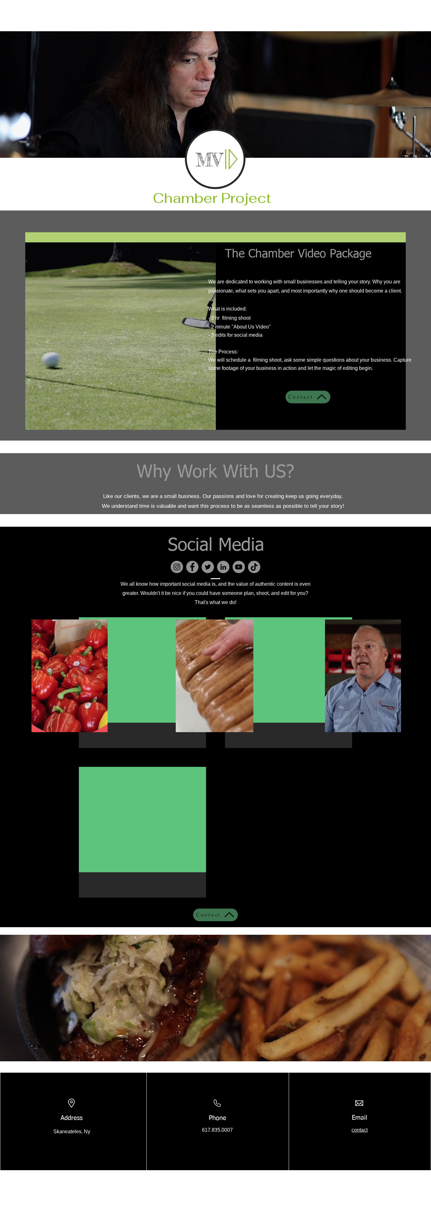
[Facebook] (192, 567)
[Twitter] (208, 567)
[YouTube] (239, 567)
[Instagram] (177, 567)
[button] (100, 725)
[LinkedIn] (223, 567)
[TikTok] (254, 567)
